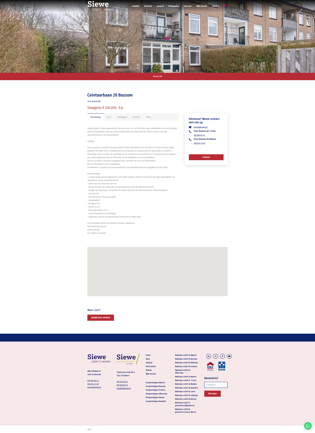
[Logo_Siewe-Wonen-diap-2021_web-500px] (100, 6)
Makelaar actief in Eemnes (186, 366)
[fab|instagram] (215, 356)
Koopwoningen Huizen (155, 397)
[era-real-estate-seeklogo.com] (226, 6)
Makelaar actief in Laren (185, 391)
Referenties (151, 366)
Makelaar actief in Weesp (185, 399)
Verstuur (212, 393)
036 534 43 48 (199, 143)
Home (148, 355)
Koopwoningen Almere (155, 382)
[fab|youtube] (229, 356)
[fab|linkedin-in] (208, 356)
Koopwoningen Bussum (155, 386)
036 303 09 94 (122, 382)
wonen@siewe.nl (200, 127)
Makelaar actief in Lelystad (186, 395)
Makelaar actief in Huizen (185, 376)
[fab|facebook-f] (222, 356)
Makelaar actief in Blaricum (186, 362)
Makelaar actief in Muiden (186, 384)
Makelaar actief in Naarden (186, 388)
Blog (148, 359)
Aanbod (149, 362)
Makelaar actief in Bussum (186, 359)
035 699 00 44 (199, 135)
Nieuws (149, 370)
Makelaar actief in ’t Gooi (185, 380)
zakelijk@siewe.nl (124, 388)
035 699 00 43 (122, 385)
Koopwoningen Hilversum (156, 394)
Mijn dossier (151, 374)
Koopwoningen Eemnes (155, 390)
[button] (308, 426)
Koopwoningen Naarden (156, 401)
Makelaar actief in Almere (186, 355)
